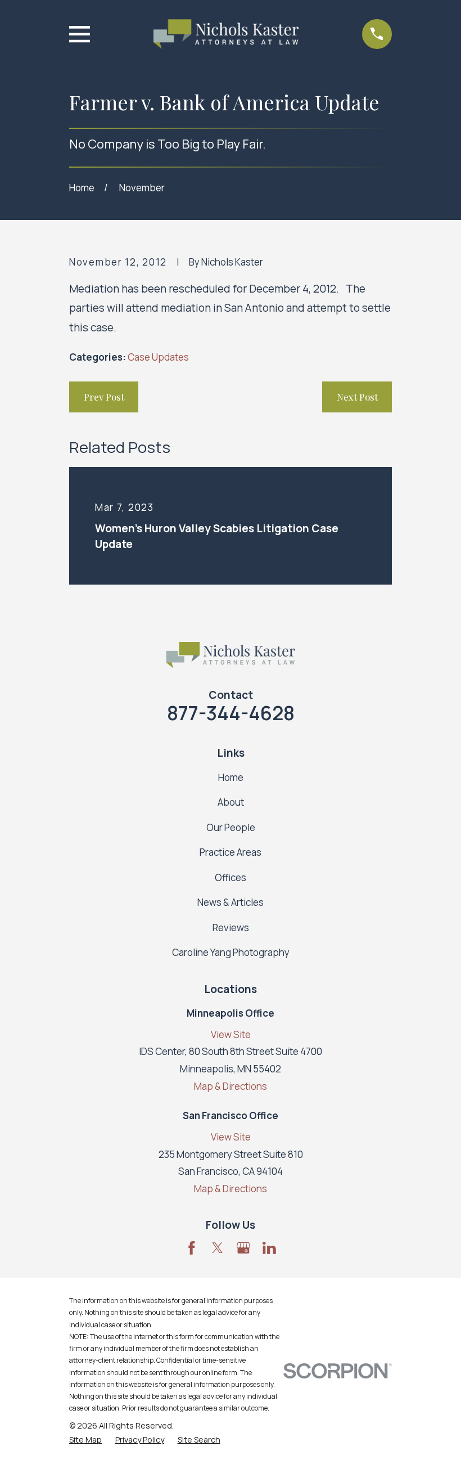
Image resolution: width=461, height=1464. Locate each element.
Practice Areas (230, 852)
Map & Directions (230, 1086)
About (231, 802)
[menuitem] (85, 1439)
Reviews (231, 927)
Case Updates (158, 357)
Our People (230, 827)
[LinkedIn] (269, 1248)
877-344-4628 (231, 713)
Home (230, 777)
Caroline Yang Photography (231, 952)
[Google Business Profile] (243, 1248)
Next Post (357, 396)
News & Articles (230, 902)
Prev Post (104, 396)
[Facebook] (191, 1248)
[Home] (226, 34)
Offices (230, 877)
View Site (231, 1034)
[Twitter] (217, 1248)
